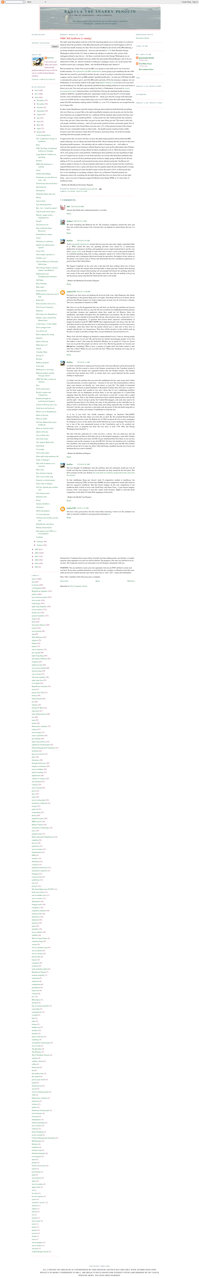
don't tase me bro (38, 754)
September (41, 111)
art (33, 1190)
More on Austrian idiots (45, 428)
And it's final (40, 201)
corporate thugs (37, 941)
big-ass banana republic (40, 1006)
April (39, 128)
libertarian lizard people (40, 1110)
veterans (35, 784)
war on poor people (39, 668)
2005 (37, 563)
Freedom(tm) (36, 852)
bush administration (39, 714)
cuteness (35, 1104)
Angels (38, 348)
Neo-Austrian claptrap (44, 473)
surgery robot (76, 251)
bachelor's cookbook (39, 803)
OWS (33, 855)
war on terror (36, 674)
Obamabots (36, 901)
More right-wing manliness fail (47, 456)
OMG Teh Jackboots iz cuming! (76, 38)
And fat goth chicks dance (45, 211)
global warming (37, 772)
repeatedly (76, 244)
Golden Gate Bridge (43, 173)
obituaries (35, 760)
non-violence (37, 1125)
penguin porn (37, 834)
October (40, 107)
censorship (36, 1009)
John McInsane (37, 637)
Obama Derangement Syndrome (43, 747)
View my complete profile (43, 79)
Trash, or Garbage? (43, 460)
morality (35, 1033)
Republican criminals (40, 686)
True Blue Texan (145, 63)
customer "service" (38, 1202)
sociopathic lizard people (41, 1042)
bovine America (37, 1196)
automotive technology (40, 827)
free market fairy (38, 1073)
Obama (34, 643)
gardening (35, 880)
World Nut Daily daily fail (45, 194)
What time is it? (42, 345)
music (34, 579)
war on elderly (37, 932)
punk (34, 1174)
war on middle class (39, 895)
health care (36, 612)
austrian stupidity (38, 975)
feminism (35, 920)
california (35, 1147)
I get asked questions (43, 204)
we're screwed (37, 787)
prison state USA (38, 692)
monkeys (35, 1030)
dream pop (36, 1067)
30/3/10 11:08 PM (83, 291)
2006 (37, 560)
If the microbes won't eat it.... (46, 303)
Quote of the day (42, 341)
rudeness (35, 923)
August (40, 114)
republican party (38, 818)
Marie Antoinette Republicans (43, 837)
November (41, 104)
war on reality (37, 1245)
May (39, 125)
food (33, 621)
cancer (34, 1199)
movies (34, 843)
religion (35, 640)
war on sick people (38, 800)
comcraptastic (37, 1012)
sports (34, 1181)
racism (34, 628)
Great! (38, 170)
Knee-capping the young (45, 334)
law (33, 701)
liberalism (35, 861)
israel (34, 797)
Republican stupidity (39, 591)
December (41, 100)
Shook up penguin (43, 510)
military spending (38, 1122)
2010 (37, 97)
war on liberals (37, 950)
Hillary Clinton (37, 824)
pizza (34, 791)
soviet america (37, 609)
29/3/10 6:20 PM (77, 206)
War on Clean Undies (39, 938)
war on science (37, 898)
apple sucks (36, 1187)
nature (34, 1168)
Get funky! (40, 507)
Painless (39, 160)
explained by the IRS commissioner (88, 71)
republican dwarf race (40, 867)
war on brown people (39, 597)
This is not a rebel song (44, 476)
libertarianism (37, 698)
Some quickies (41, 290)
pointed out (84, 244)
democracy (36, 916)
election (35, 1205)
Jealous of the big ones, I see (46, 404)
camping (35, 840)
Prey (37, 385)
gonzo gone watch (38, 1079)
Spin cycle (40, 469)
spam (34, 926)
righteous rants (37, 665)
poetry (34, 1227)
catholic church (37, 1061)
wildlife (34, 935)
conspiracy (36, 907)
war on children (37, 769)
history (34, 695)
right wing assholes (39, 741)
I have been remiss (43, 453)
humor (34, 646)
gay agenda (36, 652)
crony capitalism (38, 735)
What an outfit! (41, 418)
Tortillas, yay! (41, 258)
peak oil (35, 809)
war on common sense (40, 947)
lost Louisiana (37, 1113)
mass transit (36, 1221)
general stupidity (38, 615)
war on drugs (36, 732)
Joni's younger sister (43, 327)
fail (33, 1070)
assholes (35, 1058)
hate (33, 1018)
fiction (34, 815)
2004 (37, 567)
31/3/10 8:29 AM (83, 464)
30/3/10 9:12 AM (80, 221)
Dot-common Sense (146, 69)
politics (34, 594)
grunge (34, 1162)
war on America (37, 649)
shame (34, 1236)
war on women (37, 849)
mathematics (36, 1119)
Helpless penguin (42, 362)
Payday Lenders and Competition (43, 393)
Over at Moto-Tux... (43, 435)
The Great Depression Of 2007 (43, 889)
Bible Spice (36, 999)
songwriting (36, 812)
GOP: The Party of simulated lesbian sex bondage (46, 149)
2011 (37, 94)
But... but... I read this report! (46, 208)
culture (34, 729)
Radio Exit (40, 300)
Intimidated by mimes (44, 234)
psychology (36, 1172)
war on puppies (37, 1242)
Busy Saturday (41, 283)
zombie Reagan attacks (40, 1251)
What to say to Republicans (46, 411)
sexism (34, 1088)
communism (36, 984)
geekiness (35, 846)
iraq (33, 634)
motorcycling (37, 671)
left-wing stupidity (38, 677)
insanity (35, 858)
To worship (40, 449)
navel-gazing (36, 631)
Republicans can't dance (45, 524)
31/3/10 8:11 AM (83, 362)
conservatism (36, 877)
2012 (37, 90)
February (40, 541)
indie (34, 1021)
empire (34, 1208)
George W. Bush (38, 708)
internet (34, 1218)
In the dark (40, 366)
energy (34, 806)
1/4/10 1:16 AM (83, 508)
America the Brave (43, 503)
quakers (34, 1230)
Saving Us (40, 355)
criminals (35, 966)
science (34, 944)
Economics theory (142, 38)
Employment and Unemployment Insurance (46, 275)
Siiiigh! (39, 221)
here (109, 514)
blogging (35, 873)
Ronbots (35, 1144)
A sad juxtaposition (43, 135)
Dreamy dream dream (44, 527)
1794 (109, 50)
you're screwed (37, 1135)
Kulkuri (70, 221)
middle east (36, 1027)
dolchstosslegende (38, 1153)
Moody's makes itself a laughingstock (44, 216)
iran (33, 883)
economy (35, 585)
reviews (34, 1233)
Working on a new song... (45, 369)
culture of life (37, 913)
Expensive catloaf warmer (45, 480)
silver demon (36, 1178)
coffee (34, 1064)
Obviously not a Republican (46, 314)
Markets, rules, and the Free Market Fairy (46, 319)
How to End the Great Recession (44, 229)
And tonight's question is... (46, 254)
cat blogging (36, 588)
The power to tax (42, 224)
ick (33, 1214)
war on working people (40, 1092)
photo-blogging (37, 1132)
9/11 (33, 996)
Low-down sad (41, 331)
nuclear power (37, 1085)
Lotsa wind (40, 251)
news (33, 689)
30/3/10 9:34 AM (83, 240)
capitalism (35, 978)
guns (33, 757)
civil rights (36, 683)
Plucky (38, 197)
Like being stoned (42, 493)
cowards (35, 1015)
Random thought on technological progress (45, 399)
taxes (34, 830)
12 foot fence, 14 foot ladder (46, 324)
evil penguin (36, 1156)
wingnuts (35, 661)
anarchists (35, 981)
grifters (34, 1107)
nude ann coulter (38, 892)
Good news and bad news (45, 408)
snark (34, 619)
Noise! (38, 500)
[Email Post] (100, 189)
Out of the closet (42, 439)
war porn (35, 1248)
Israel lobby (36, 956)
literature (35, 751)
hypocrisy (35, 990)
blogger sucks (37, 904)
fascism (34, 1211)
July (38, 118)
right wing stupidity (39, 606)
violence (35, 864)
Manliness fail (41, 496)
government (36, 738)
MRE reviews (37, 821)
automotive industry (39, 870)
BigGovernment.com (107, 82)
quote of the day (38, 1036)
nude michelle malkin (40, 969)
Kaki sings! (40, 287)
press (33, 794)
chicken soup (37, 1150)
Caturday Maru (41, 352)
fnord (34, 1159)
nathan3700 (71, 291)
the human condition (39, 658)
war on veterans (37, 953)
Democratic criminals (39, 1098)
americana (35, 1101)
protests (34, 886)
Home (98, 581)
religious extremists (39, 766)
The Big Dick (37, 1049)
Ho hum (39, 359)
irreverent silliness (38, 625)
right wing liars (37, 680)
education (35, 711)
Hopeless (39, 338)
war (33, 717)
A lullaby (39, 537)
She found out (41, 187)
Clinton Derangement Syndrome (44, 1138)
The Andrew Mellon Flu (45, 442)
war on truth (36, 1046)
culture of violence (39, 778)
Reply (69, 213)
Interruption (40, 190)
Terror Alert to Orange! (44, 483)
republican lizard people (41, 744)
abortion (35, 1002)
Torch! (38, 238)
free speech (36, 1076)
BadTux (50, 58)
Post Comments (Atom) (78, 586)
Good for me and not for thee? (47, 183)
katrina (34, 1024)
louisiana (35, 1116)
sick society (36, 600)
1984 (34, 1095)
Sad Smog (39, 280)
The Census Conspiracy (44, 307)
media (34, 723)
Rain (38, 145)
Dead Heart (40, 446)
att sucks (35, 1193)
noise (34, 1224)
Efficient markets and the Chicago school (45, 374)
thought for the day (39, 763)
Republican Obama (39, 972)
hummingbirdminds (146, 57)
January (40, 545)
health (34, 1082)
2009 (37, 549)
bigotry (34, 959)
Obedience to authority (44, 241)
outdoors (35, 1128)
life (33, 582)
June (39, 121)
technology (36, 603)
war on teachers (37, 1184)
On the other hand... (43, 389)
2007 (37, 556)
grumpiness (36, 987)
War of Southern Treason (41, 1055)
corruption (36, 963)
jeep (33, 720)
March (39, 132)
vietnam (35, 993)
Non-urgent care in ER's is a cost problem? (46, 532)
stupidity (35, 929)
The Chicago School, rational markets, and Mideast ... (47, 269)
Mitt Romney (37, 1141)
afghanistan (36, 775)
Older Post (131, 581)
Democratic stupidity (39, 726)
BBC (68, 206)
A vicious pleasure (43, 514)
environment (36, 781)
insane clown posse (39, 1165)
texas (34, 1239)
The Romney (36, 1052)
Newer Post (64, 581)
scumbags (35, 1039)
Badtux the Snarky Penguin (100, 11)
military (35, 705)
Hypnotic (39, 310)
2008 (37, 553)
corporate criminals (39, 910)
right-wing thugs (38, 655)
